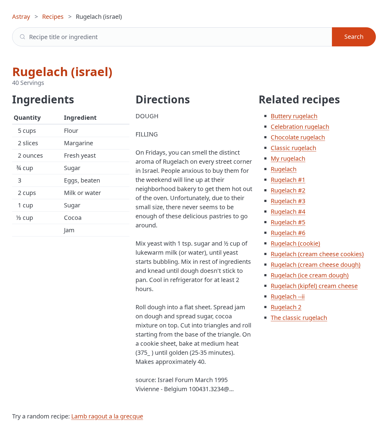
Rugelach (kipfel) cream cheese (314, 286)
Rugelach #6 (288, 233)
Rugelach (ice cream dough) (310, 275)
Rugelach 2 (286, 307)
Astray (21, 16)
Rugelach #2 (288, 190)
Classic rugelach (293, 148)
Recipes (53, 16)
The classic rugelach (299, 318)
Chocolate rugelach (298, 137)
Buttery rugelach (294, 116)
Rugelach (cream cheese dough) (315, 264)
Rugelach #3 (288, 201)
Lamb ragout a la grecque (107, 416)
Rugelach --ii (288, 296)
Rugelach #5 (288, 222)
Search (353, 36)
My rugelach (288, 158)
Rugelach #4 (288, 211)
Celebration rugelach (300, 127)
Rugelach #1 (288, 180)
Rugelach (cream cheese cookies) (317, 254)
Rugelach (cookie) (295, 243)
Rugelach (283, 169)
